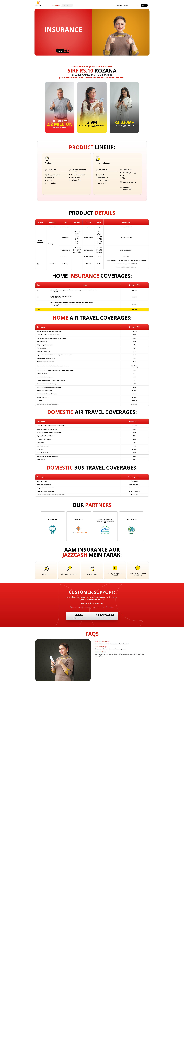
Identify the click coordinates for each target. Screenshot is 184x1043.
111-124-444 (105, 615)
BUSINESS (66, 5)
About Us (119, 5)
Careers (125, 5)
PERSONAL (55, 5)
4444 (79, 615)
